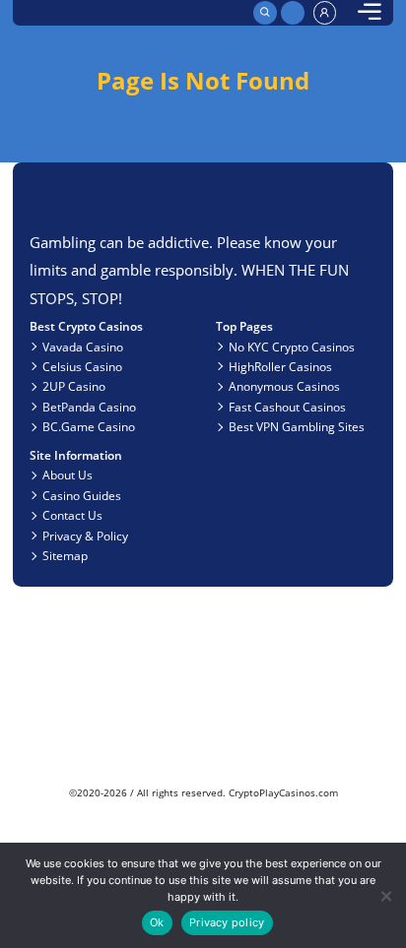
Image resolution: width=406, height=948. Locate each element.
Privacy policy (226, 922)
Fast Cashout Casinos (287, 406)
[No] (384, 895)
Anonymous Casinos (284, 386)
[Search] (265, 13)
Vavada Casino (82, 346)
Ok (157, 922)
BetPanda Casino (89, 406)
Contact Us (72, 515)
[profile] (325, 13)
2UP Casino (73, 386)
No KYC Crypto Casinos (292, 346)
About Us (67, 474)
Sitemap (65, 555)
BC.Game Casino (88, 426)
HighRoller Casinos (280, 366)
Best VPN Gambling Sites (297, 426)
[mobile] (369, 13)
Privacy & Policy (85, 535)
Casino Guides (81, 495)
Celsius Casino (82, 366)
